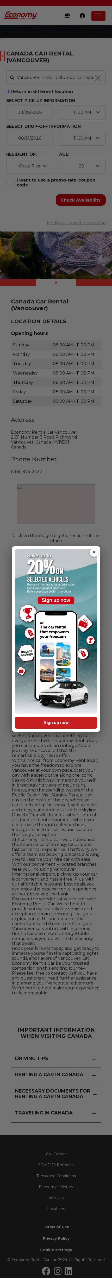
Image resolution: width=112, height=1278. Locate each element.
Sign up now (56, 722)
